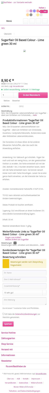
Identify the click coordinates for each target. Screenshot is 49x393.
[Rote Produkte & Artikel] (37, 11)
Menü (9, 21)
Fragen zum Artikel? (13, 237)
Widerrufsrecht (36, 383)
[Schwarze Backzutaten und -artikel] (31, 14)
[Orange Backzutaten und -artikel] (27, 14)
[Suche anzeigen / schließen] (25, 21)
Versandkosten (41, 374)
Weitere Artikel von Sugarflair (17, 239)
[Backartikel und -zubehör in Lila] (31, 11)
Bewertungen (6, 243)
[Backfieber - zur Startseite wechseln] (16, 9)
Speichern (8, 324)
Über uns (10, 379)
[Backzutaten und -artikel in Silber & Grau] (41, 14)
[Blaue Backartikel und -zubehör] (34, 11)
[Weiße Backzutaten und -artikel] (34, 14)
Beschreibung (6, 111)
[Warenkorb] (44, 21)
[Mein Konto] (38, 21)
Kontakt (25, 379)
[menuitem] (6, 21)
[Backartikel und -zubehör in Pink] (27, 11)
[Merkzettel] (32, 21)
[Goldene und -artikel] (37, 14)
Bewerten (16, 101)
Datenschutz (23, 383)
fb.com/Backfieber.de (16, 366)
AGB (18, 379)
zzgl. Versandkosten (16, 86)
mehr (34, 115)
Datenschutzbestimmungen (26, 314)
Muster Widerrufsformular (23, 387)
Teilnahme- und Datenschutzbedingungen (24, 391)
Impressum (35, 379)
